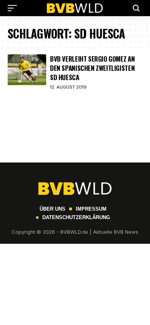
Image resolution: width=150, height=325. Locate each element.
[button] (14, 8)
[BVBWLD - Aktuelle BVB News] (75, 8)
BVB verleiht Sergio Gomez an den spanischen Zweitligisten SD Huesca (92, 68)
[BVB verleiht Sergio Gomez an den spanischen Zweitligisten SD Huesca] (27, 69)
